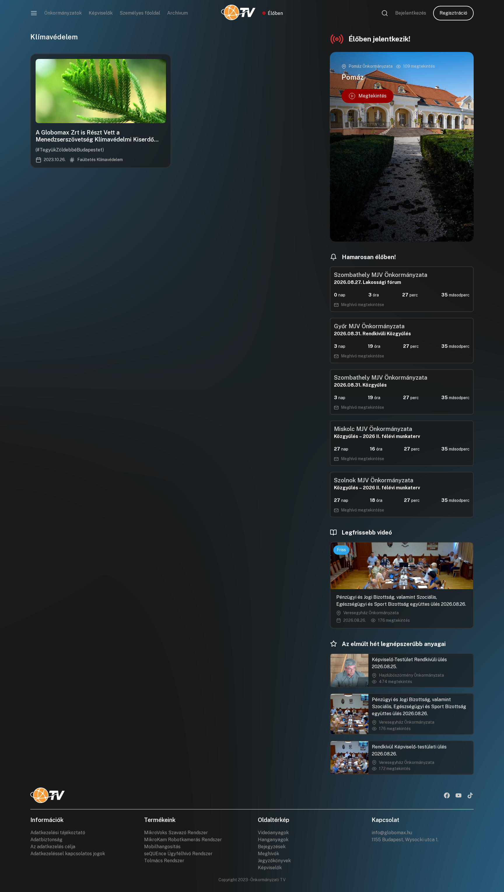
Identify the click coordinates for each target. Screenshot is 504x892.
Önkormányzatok (63, 13)
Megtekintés (372, 96)
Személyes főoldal (140, 13)
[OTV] (238, 13)
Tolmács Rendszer (164, 860)
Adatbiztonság (46, 839)
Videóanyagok (273, 832)
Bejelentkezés (410, 13)
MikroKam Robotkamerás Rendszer (183, 839)
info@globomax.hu (392, 832)
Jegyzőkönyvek (274, 860)
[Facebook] (446, 796)
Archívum (177, 13)
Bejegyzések (272, 846)
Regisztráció (453, 13)
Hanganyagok (273, 839)
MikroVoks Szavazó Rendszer (176, 832)
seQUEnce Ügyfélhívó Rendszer (178, 853)
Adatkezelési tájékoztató (57, 832)
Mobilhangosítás (162, 846)
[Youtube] (458, 796)
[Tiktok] (470, 796)
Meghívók (268, 853)
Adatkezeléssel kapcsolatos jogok (67, 853)
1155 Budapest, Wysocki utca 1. (405, 839)
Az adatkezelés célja (52, 846)
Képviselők (101, 13)
